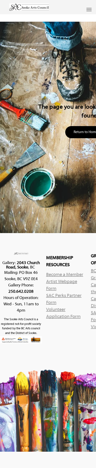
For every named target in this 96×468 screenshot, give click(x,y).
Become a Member (64, 274)
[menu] (89, 9)
